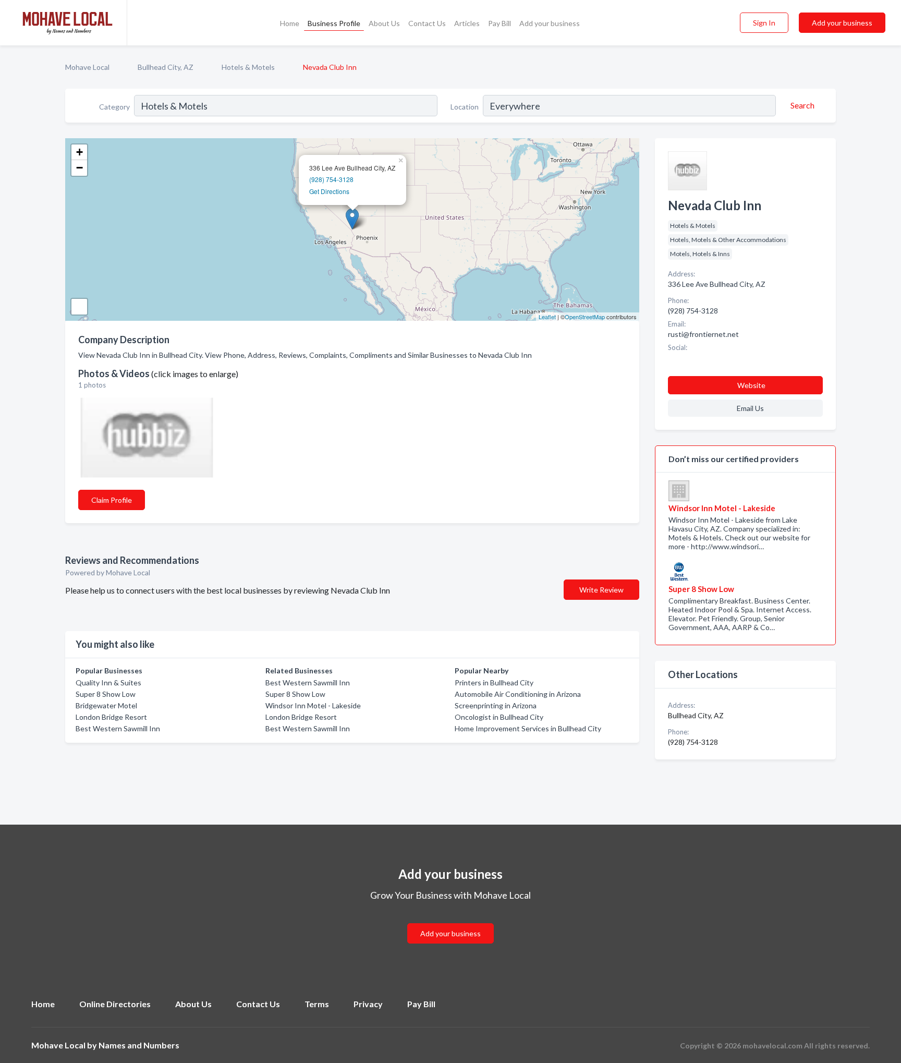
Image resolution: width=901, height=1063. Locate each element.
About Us (384, 23)
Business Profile (334, 23)
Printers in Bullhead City (494, 682)
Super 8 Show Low (106, 694)
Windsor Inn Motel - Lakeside (313, 705)
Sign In (764, 22)
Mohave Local (87, 67)
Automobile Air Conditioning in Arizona (518, 694)
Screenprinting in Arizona (496, 705)
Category (114, 106)
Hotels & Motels (248, 67)
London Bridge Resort (111, 716)
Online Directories (115, 1004)
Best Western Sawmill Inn (118, 728)
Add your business (549, 23)
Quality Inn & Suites (108, 682)
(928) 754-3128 (331, 179)
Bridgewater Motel (106, 705)
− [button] (79, 167)
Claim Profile (111, 500)
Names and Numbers (139, 1045)
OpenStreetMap (585, 316)
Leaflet (547, 316)
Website (751, 385)
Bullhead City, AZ (165, 67)
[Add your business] (450, 921)
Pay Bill (499, 23)
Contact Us (427, 23)
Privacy (368, 1004)
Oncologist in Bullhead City (499, 716)
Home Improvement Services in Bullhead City (528, 728)
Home (289, 23)
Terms (317, 1004)
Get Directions (329, 191)
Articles (467, 23)
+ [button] (79, 152)
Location (465, 106)
